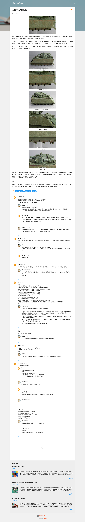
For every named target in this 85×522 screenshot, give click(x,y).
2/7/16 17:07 (27, 399)
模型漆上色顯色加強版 (18, 466)
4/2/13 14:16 (28, 255)
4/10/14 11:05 (27, 306)
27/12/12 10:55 (31, 215)
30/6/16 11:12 (28, 389)
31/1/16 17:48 (27, 353)
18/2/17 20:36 (27, 420)
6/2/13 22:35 (27, 269)
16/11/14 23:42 (23, 331)
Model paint (27, 191)
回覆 (18, 235)
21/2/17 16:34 (26, 428)
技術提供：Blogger (43, 515)
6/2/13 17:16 (22, 264)
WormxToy (18, 3)
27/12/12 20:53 (28, 227)
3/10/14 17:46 (21, 282)
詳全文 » (71, 478)
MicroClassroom (19, 191)
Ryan (19, 264)
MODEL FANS (21, 197)
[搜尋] (74, 4)
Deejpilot (45, 518)
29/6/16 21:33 (28, 367)
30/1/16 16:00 (22, 345)
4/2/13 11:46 (27, 245)
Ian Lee (19, 238)
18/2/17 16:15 (22, 409)
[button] (72, 10)
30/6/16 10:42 (27, 381)
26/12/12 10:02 (27, 196)
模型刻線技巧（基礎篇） (18, 498)
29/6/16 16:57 (24, 363)
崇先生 (23, 205)
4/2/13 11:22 (24, 238)
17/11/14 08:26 (28, 336)
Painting (34, 191)
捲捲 (19, 345)
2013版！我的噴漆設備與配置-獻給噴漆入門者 (24, 482)
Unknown (20, 363)
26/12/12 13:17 (28, 205)
